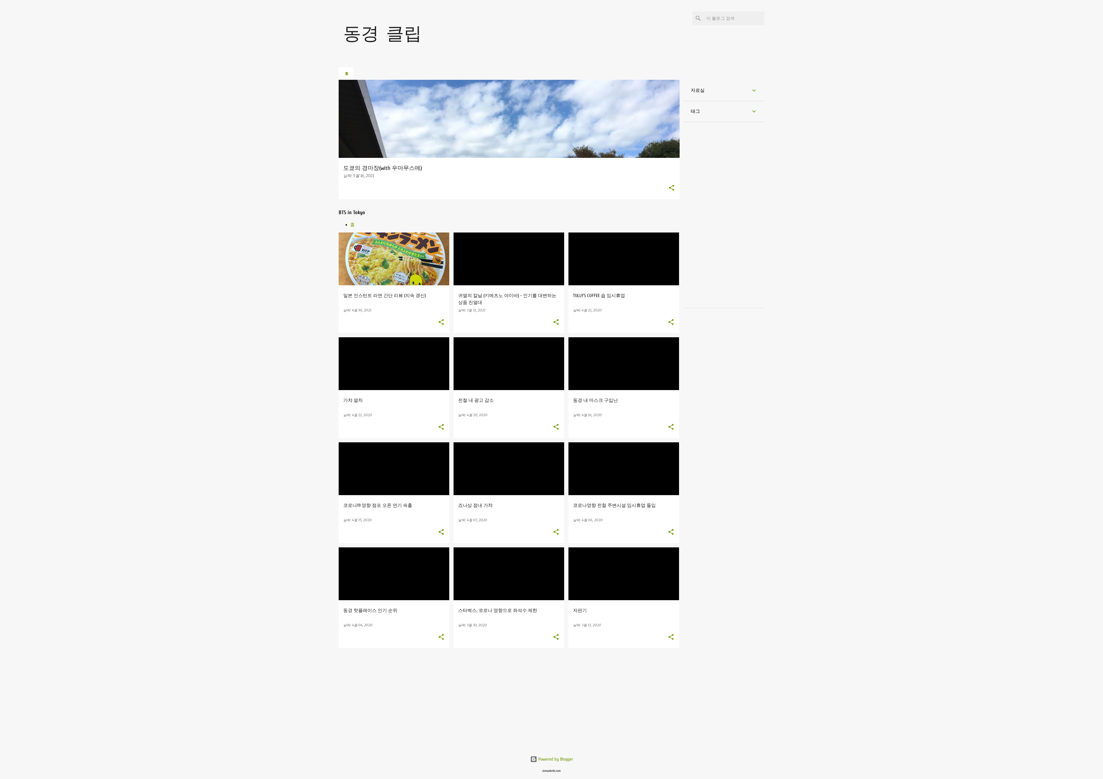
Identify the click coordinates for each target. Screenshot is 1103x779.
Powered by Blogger (555, 759)
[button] (671, 188)
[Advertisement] (509, 706)
